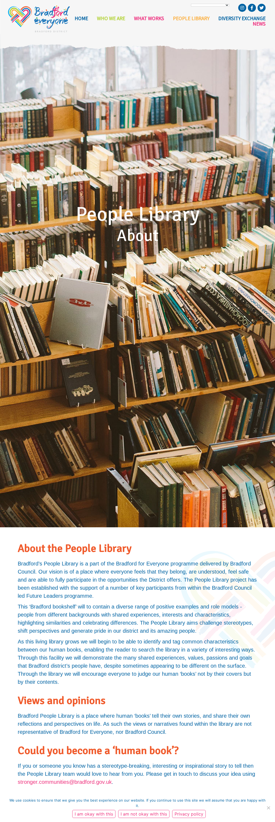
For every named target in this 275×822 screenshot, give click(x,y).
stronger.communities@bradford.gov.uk (65, 782)
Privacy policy (189, 814)
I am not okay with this (144, 814)
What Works (149, 18)
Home (81, 18)
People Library (191, 18)
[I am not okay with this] (268, 807)
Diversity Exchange (242, 18)
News (259, 23)
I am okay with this (94, 814)
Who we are (111, 18)
